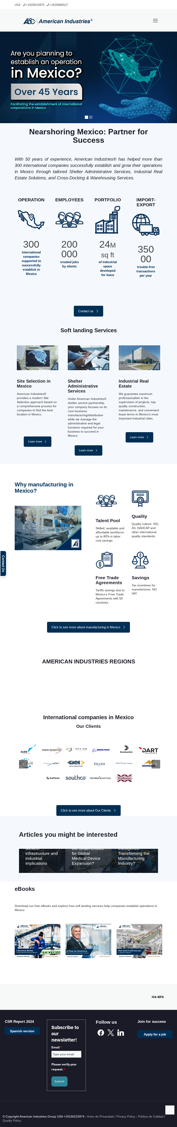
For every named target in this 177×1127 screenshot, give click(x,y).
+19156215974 (35, 4)
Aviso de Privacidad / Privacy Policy (111, 1116)
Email (56, 1047)
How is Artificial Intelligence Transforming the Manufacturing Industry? (133, 853)
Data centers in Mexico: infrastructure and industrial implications (41, 853)
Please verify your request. (64, 1067)
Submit (59, 1082)
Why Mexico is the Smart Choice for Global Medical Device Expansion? (88, 853)
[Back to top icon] (169, 1110)
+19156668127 (59, 4)
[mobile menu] (155, 20)
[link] (37, 941)
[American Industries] (58, 20)
